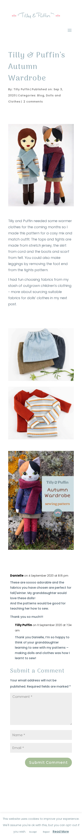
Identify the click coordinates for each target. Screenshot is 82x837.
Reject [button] (46, 831)
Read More (61, 832)
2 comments (33, 101)
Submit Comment (48, 762)
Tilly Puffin (22, 89)
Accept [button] (33, 831)
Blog (40, 95)
